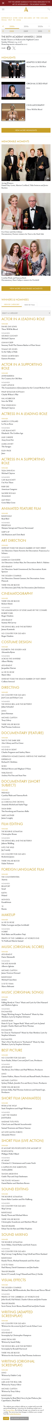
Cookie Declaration (15, 1414)
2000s (12, 26)
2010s (26, 26)
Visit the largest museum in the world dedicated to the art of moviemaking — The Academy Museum (29, 3)
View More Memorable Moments (26, 288)
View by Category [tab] (11, 304)
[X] (14, 47)
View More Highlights (26, 130)
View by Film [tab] (29, 305)
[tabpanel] (26, 859)
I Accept (6, 1418)
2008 (11, 31)
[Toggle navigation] (3, 9)
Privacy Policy (10, 1410)
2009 (26, 31)
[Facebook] (9, 48)
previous (2, 26)
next (49, 26)
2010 (40, 31)
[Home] (26, 9)
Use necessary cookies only (19, 1418)
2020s (40, 26)
